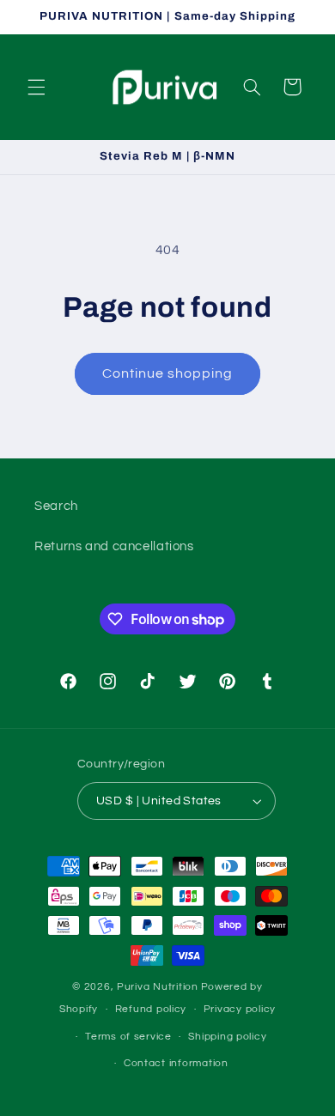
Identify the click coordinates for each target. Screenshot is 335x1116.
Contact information (176, 1063)
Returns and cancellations (114, 546)
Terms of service (128, 1036)
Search (56, 506)
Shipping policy (227, 1036)
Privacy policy (240, 1009)
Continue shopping (168, 373)
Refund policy (151, 1009)
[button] (36, 86)
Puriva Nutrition (157, 987)
